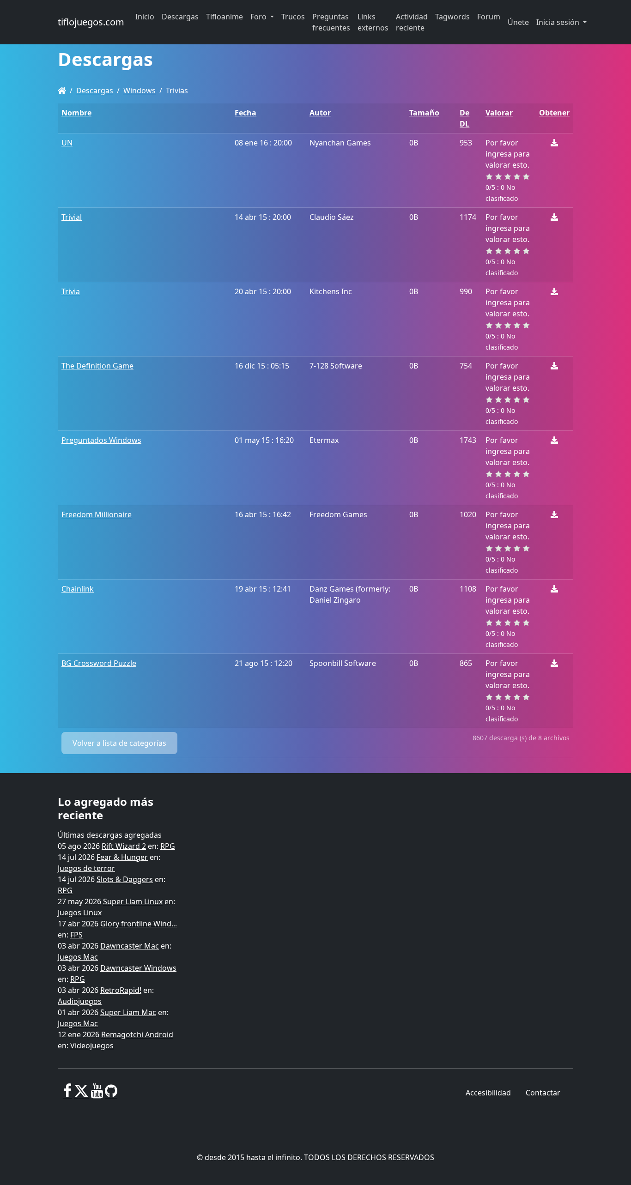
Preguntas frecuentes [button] (331, 22)
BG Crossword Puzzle (98, 663)
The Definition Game (97, 366)
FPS (76, 935)
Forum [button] (488, 17)
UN (67, 143)
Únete (518, 22)
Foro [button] (259, 17)
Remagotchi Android (137, 1034)
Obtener (554, 113)
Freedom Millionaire (96, 514)
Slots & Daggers (125, 879)
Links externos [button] (373, 22)
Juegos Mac (78, 957)
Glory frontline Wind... (138, 924)
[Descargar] (554, 143)
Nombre (76, 113)
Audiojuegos (80, 1001)
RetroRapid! (120, 990)
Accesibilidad (488, 1093)
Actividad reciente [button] (412, 22)
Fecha (245, 113)
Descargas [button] (180, 17)
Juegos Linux (80, 912)
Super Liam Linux (133, 901)
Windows (139, 90)
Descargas (94, 90)
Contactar (543, 1093)
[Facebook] (67, 1094)
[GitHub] (111, 1094)
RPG (167, 846)
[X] (81, 1094)
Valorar (499, 113)
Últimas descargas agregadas (110, 835)
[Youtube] (97, 1094)
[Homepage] (62, 90)
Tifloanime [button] (224, 17)
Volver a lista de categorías (119, 743)
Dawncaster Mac (129, 946)
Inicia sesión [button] (558, 22)
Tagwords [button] (452, 17)
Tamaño (424, 113)
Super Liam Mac (128, 1012)
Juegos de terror (86, 868)
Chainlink (77, 589)
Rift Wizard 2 (124, 846)
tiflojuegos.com (91, 22)
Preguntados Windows (101, 440)
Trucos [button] (293, 17)
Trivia (70, 291)
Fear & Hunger (122, 857)
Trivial (71, 217)
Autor (320, 113)
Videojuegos (92, 1045)
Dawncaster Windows (138, 968)
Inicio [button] (144, 17)
